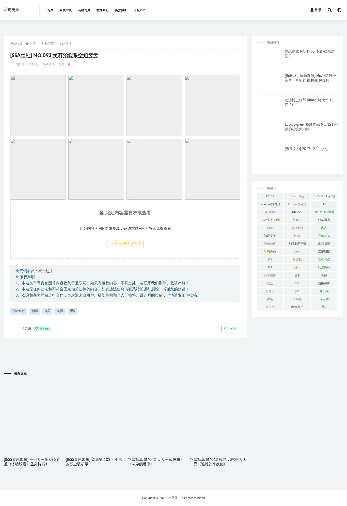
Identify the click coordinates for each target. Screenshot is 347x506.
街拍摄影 (121, 10)
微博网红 (103, 10)
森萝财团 (324, 251)
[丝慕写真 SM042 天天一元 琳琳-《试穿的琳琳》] (156, 407)
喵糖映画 (270, 243)
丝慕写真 (324, 219)
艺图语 (270, 291)
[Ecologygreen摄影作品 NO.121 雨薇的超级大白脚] (269, 135)
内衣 (324, 228)
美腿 (60, 311)
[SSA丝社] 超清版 (270, 220)
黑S (72, 311)
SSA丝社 (65, 43)
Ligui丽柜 (270, 212)
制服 (34, 311)
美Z (47, 311)
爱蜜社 (297, 259)
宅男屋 (20, 64)
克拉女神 (297, 228)
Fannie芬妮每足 (269, 204)
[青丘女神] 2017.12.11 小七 (306, 149)
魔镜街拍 (297, 306)
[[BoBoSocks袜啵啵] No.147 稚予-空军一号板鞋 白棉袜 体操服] (269, 86)
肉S (297, 283)
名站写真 (84, 10)
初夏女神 (270, 235)
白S (269, 267)
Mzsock (297, 212)
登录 (318, 10)
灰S (269, 259)
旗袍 (297, 251)
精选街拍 (324, 267)
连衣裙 (324, 299)
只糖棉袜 (324, 235)
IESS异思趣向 (297, 204)
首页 (50, 10)
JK (324, 204)
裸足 (270, 299)
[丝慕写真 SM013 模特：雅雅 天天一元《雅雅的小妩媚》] (218, 407)
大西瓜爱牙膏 (297, 243)
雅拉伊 (270, 306)
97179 (269, 196)
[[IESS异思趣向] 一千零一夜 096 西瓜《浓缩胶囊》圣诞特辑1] (32, 407)
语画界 (297, 299)
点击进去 (46, 271)
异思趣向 (270, 251)
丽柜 (270, 228)
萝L (297, 291)
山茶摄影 (324, 243)
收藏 (232, 329)
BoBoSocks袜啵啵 (324, 197)
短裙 (297, 267)
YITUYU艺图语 (324, 212)
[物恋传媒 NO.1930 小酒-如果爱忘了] (269, 62)
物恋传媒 (324, 259)
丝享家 (297, 219)
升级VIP (139, 10)
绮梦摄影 (270, 275)
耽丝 (270, 283)
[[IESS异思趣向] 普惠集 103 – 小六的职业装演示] (94, 407)
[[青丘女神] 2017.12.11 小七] (269, 159)
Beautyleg (297, 196)
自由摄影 (324, 283)
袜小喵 (324, 291)
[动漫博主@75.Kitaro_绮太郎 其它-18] (269, 110)
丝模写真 (65, 10)
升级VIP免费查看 (127, 244)
